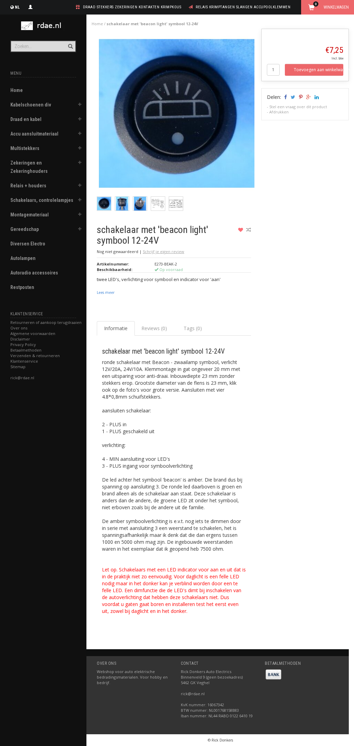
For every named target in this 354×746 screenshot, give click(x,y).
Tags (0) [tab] (193, 328)
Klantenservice (24, 361)
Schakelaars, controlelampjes (41, 200)
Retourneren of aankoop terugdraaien (46, 322)
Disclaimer (20, 339)
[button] (80, 105)
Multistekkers (24, 148)
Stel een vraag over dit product (298, 106)
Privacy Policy (23, 344)
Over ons (18, 327)
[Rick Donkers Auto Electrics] (43, 26)
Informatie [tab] (116, 328)
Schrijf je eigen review (163, 251)
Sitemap (18, 366)
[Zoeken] (70, 42)
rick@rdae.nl (22, 377)
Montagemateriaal (29, 214)
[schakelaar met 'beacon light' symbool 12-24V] (176, 115)
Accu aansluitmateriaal (34, 134)
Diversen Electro (27, 243)
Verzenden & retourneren (35, 355)
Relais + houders (28, 185)
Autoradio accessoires (34, 273)
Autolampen (23, 258)
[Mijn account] (30, 6)
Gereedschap (24, 229)
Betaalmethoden (25, 350)
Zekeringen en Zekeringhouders (29, 167)
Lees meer (105, 292)
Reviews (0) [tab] (154, 328)
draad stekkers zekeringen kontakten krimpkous (132, 7)
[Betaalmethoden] (273, 674)
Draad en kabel (25, 119)
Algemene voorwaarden (32, 333)
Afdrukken (279, 111)
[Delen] (285, 97)
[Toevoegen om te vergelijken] (248, 229)
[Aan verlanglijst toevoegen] (241, 229)
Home (16, 90)
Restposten (22, 287)
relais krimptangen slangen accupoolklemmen (243, 7)
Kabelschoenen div (30, 105)
